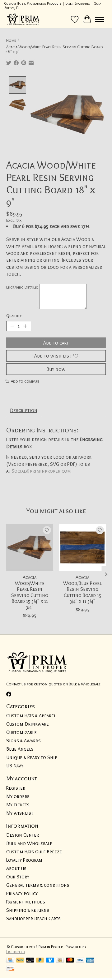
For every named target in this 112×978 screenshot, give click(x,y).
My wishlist (19, 813)
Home (11, 40)
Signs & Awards (23, 741)
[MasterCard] (70, 960)
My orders (18, 796)
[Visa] (80, 960)
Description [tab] (23, 410)
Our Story (17, 877)
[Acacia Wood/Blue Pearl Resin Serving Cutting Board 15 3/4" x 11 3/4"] (82, 547)
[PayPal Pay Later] (40, 960)
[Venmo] (50, 960)
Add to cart (56, 343)
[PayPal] (20, 960)
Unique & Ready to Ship (31, 757)
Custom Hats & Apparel (31, 715)
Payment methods (25, 902)
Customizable (21, 732)
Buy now (56, 369)
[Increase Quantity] (25, 326)
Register (15, 788)
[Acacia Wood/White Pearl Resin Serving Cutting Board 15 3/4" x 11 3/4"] (29, 547)
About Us (16, 868)
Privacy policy (22, 893)
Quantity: (14, 315)
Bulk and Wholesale (29, 843)
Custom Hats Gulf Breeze (34, 852)
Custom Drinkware (27, 724)
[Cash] (60, 960)
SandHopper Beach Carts (33, 918)
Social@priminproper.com (41, 471)
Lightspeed (15, 951)
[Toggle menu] (99, 19)
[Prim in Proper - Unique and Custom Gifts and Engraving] (23, 19)
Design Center (22, 835)
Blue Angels (20, 749)
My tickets (18, 805)
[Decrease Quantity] (12, 326)
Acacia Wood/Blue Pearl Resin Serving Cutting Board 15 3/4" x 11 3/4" (82, 589)
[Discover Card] (10, 969)
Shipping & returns (27, 910)
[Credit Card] (10, 960)
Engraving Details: (22, 287)
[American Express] (90, 960)
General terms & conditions (37, 885)
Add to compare (25, 381)
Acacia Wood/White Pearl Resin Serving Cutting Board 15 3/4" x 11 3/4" (29, 592)
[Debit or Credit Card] (30, 960)
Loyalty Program (24, 860)
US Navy (14, 766)
